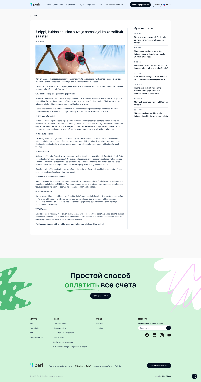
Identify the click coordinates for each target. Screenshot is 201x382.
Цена (82, 5)
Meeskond (100, 323)
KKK (31, 333)
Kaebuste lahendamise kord (63, 333)
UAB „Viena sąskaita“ (82, 366)
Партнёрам (91, 5)
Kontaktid (99, 328)
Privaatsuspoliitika (59, 328)
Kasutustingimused (60, 323)
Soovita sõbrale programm (63, 342)
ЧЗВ (100, 5)
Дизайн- (163, 376)
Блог (49, 5)
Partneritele (34, 328)
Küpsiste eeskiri (58, 337)
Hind (31, 323)
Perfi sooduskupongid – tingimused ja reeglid (70, 347)
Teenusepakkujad (36, 337)
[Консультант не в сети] (194, 376)
